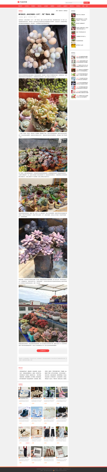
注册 (83, 6)
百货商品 (78, 6)
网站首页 (20, 6)
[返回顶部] (104, 423)
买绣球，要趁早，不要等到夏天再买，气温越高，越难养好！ (56, 371)
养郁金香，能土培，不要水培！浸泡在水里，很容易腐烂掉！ (56, 378)
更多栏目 (72, 6)
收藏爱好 (52, 6)
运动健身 (46, 6)
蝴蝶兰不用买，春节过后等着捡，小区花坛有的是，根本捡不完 (56, 373)
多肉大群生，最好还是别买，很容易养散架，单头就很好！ (56, 375)
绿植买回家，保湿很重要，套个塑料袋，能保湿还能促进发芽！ (31, 376)
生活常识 (27, 6)
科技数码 (33, 6)
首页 (57, 10)
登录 (87, 6)
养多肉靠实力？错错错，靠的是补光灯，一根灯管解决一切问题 (31, 375)
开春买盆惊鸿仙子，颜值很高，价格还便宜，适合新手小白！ (31, 371)
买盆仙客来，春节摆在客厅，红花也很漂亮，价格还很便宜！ (56, 376)
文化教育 (59, 6)
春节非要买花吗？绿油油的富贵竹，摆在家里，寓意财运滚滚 (31, 378)
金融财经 (65, 6)
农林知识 (65, 10)
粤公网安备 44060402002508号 (60, 470)
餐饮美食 (39, 6)
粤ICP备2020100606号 (48, 470)
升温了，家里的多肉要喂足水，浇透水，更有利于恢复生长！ (31, 373)
